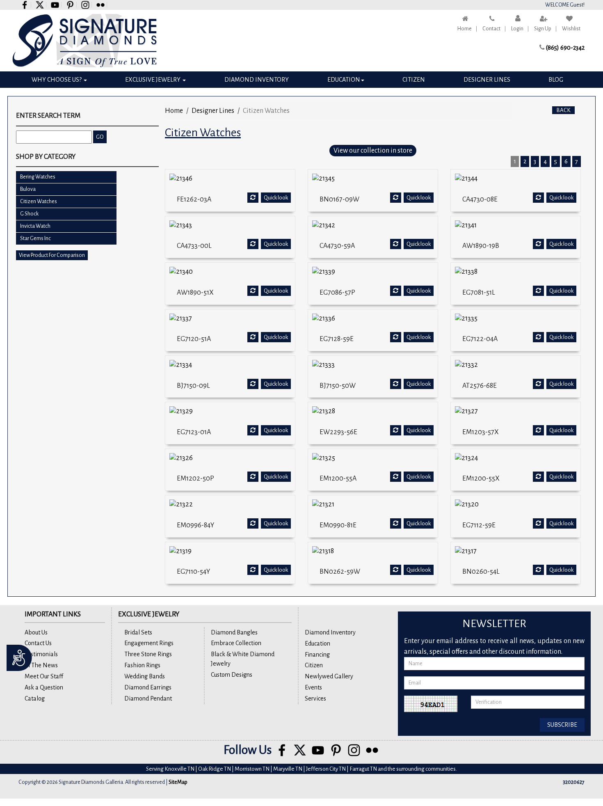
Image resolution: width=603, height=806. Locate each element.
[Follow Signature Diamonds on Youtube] (55, 4)
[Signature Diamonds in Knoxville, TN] (84, 40)
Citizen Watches (38, 201)
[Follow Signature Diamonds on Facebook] (24, 4)
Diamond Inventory (256, 79)
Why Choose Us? (57, 79)
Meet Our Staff (44, 676)
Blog (555, 79)
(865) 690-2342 (565, 47)
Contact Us (38, 643)
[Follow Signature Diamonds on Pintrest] (70, 4)
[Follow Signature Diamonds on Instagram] (85, 4)
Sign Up (542, 29)
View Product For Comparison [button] (52, 255)
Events (313, 687)
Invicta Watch (35, 226)
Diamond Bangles (234, 632)
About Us (36, 632)
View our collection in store (372, 150)
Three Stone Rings (148, 654)
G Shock (29, 214)
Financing (317, 654)
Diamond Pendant (148, 698)
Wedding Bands (144, 676)
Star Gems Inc (35, 238)
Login (517, 29)
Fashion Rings (142, 665)
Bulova (28, 189)
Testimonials (41, 654)
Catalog (35, 698)
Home (464, 29)
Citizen (413, 79)
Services (315, 698)
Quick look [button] (276, 198)
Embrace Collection (236, 643)
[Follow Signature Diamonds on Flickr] (100, 4)
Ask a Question (44, 687)
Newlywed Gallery (329, 676)
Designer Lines (487, 79)
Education (343, 79)
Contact (491, 29)
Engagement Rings (149, 643)
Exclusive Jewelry (153, 79)
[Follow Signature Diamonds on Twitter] (40, 4)
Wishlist (571, 29)
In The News (41, 665)
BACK (563, 110)
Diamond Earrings (147, 687)
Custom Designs (231, 674)
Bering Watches (37, 177)
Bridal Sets (138, 632)
